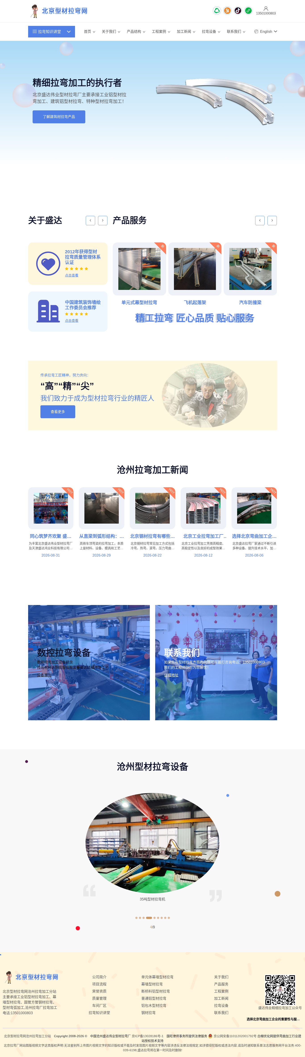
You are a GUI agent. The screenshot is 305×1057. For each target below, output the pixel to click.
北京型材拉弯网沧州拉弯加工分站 (27, 1036)
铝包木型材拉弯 (153, 1005)
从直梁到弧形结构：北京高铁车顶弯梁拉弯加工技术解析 (101, 536)
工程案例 (159, 31)
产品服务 (221, 984)
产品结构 (134, 31)
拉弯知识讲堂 (49, 32)
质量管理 (99, 998)
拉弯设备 (209, 31)
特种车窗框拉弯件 (256, 302)
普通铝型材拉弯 (153, 998)
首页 (87, 31)
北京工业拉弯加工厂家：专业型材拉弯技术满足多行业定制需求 (203, 536)
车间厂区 (99, 1005)
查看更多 (58, 411)
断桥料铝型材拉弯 (155, 991)
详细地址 (171, 675)
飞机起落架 (145, 302)
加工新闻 (184, 31)
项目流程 (99, 984)
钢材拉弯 (148, 1013)
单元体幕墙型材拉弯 (157, 977)
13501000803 (254, 662)
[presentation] (143, 182)
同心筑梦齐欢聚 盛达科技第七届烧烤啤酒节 (50, 536)
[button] (136, 918)
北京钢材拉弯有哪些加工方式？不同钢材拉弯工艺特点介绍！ (152, 536)
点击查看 (77, 271)
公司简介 (99, 977)
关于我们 (109, 31)
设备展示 (44, 675)
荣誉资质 (99, 991)
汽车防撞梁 (200, 302)
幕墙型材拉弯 (152, 984)
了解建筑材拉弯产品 (59, 117)
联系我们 (234, 31)
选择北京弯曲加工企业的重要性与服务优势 (254, 536)
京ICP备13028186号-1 (147, 1036)
